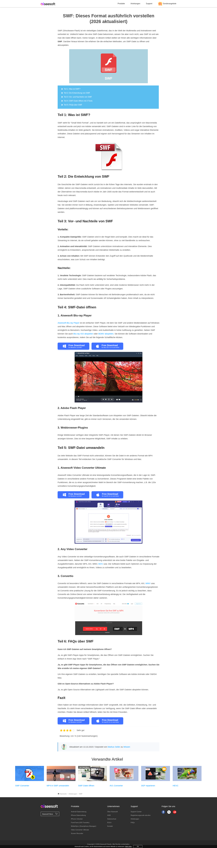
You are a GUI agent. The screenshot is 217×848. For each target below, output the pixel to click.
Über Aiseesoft (112, 812)
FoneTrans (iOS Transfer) (80, 822)
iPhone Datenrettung (78, 815)
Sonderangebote (169, 4)
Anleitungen (135, 4)
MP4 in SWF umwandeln (58, 786)
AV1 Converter (116, 786)
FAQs (133, 822)
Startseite (63, 794)
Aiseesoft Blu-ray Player (68, 323)
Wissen (126, 747)
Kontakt (110, 826)
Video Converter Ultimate (80, 830)
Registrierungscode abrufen (141, 815)
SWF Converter (22, 786)
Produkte (121, 4)
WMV (147, 583)
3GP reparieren (148, 786)
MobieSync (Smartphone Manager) (83, 826)
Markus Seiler (114, 747)
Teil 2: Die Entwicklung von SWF (77, 93)
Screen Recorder (77, 833)
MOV (100, 564)
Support (149, 4)
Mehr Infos (128, 846)
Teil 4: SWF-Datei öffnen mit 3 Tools (78, 101)
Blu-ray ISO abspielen (83, 334)
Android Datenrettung (78, 812)
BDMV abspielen (105, 334)
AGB (109, 815)
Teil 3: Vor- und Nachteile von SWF (78, 97)
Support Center (136, 812)
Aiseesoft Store (47, 814)
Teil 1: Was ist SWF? (72, 89)
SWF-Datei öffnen (86, 786)
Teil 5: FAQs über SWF (73, 105)
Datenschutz (111, 819)
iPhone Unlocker (77, 819)
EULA (109, 822)
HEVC (175, 786)
